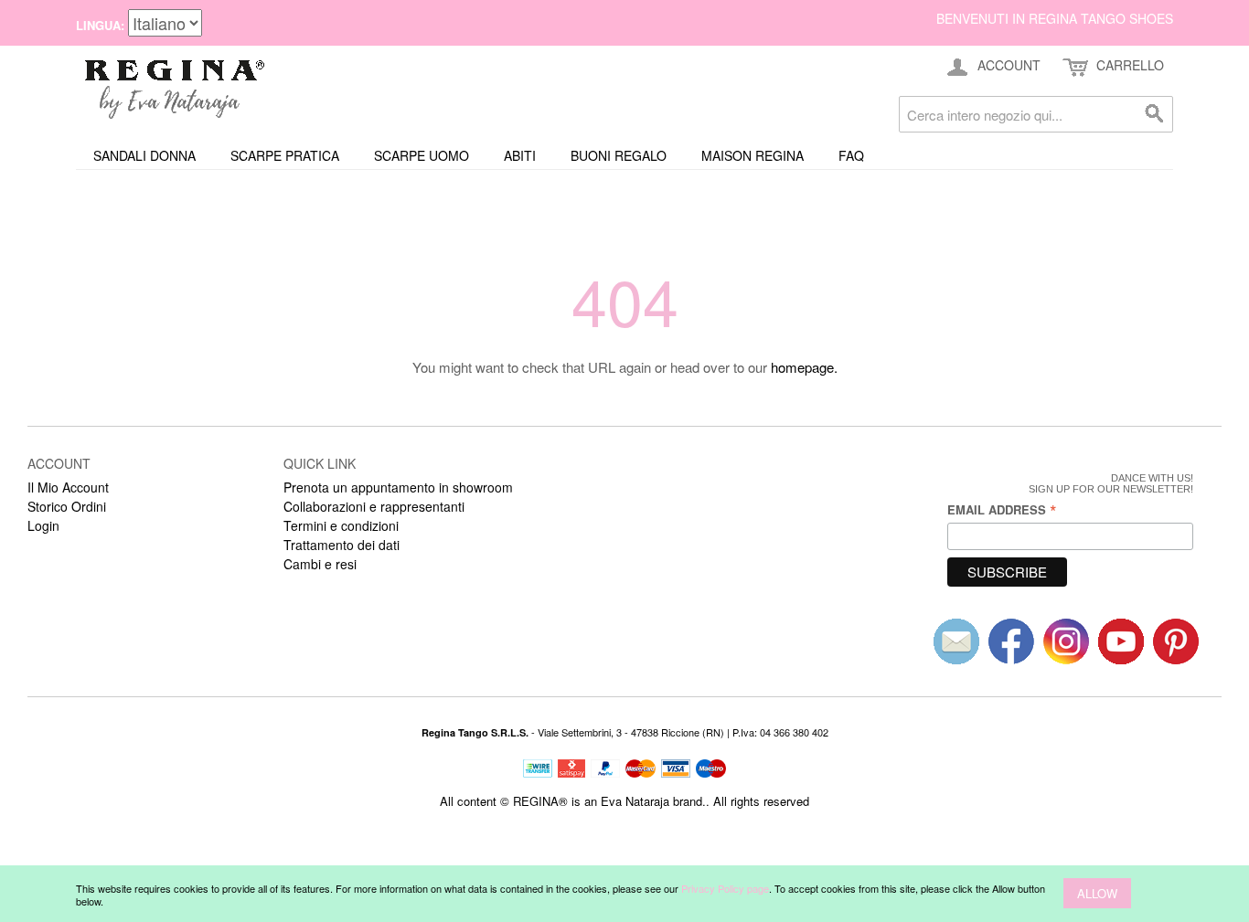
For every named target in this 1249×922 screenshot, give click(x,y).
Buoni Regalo (619, 155)
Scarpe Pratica (284, 155)
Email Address (1002, 509)
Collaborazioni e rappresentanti (373, 506)
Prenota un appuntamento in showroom (398, 487)
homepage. (804, 366)
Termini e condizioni (341, 525)
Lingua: (100, 25)
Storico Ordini (66, 506)
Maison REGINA (752, 155)
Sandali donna (144, 155)
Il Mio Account (68, 487)
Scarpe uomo (421, 155)
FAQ (851, 155)
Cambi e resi (320, 564)
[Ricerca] (1155, 114)
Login (43, 525)
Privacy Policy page (725, 888)
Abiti (520, 155)
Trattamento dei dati (341, 544)
